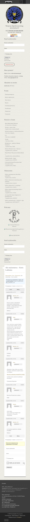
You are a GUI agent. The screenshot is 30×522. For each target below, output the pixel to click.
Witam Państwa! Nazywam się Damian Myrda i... (14, 153)
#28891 (22, 358)
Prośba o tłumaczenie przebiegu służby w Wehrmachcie (13, 190)
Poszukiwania (8, 108)
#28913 (22, 400)
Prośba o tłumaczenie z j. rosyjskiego (12, 185)
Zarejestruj (6, 59)
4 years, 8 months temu (18, 281)
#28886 (22, 292)
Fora (13, 275)
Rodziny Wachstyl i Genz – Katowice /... (13, 148)
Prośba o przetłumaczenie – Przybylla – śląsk (14, 200)
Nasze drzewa (8, 100)
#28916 (22, 418)
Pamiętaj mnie (9, 54)
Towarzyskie (7, 114)
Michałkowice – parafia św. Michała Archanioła (12, 144)
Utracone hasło (7, 60)
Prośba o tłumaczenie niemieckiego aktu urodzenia (13, 180)
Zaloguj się (7, 57)
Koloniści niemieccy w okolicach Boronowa (14, 131)
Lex (6, 135)
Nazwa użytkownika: (8, 42)
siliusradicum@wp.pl (10, 491)
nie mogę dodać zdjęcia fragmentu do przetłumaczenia (13, 195)
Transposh (19, 517)
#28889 (22, 313)
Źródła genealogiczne (9, 94)
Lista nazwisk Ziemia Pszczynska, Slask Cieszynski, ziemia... (13, 163)
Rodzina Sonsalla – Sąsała (10, 158)
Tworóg (6, 139)
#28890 (22, 342)
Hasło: (5, 48)
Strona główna (8, 275)
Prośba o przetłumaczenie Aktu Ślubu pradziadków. (13, 175)
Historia (6, 102)
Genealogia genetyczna (10, 105)
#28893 (22, 384)
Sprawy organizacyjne (9, 97)
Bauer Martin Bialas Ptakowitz (11, 123)
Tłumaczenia (7, 111)
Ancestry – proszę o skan (10, 127)
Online (9, 85)
